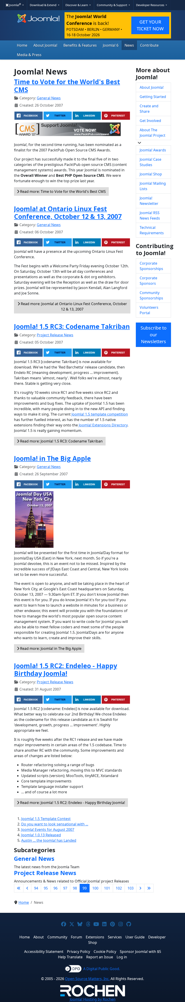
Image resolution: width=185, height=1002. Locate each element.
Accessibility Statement (43, 951)
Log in (122, 956)
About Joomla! (45, 45)
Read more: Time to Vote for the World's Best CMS (62, 191)
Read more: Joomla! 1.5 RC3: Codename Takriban (61, 441)
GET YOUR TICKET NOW (150, 25)
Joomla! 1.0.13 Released (41, 834)
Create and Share (149, 108)
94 (36, 888)
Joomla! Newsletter (149, 201)
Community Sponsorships (151, 295)
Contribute (149, 45)
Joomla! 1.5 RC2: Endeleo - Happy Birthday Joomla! (65, 669)
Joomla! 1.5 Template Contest (46, 818)
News (129, 45)
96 (55, 888)
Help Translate (70, 956)
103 (130, 888)
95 (46, 888)
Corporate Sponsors (148, 280)
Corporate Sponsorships (151, 266)
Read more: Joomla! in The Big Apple (50, 648)
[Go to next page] (140, 888)
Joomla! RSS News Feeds (150, 215)
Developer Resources (150, 5)
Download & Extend (43, 5)
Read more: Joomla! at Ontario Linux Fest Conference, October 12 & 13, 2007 (73, 306)
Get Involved (150, 120)
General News (49, 98)
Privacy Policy (78, 951)
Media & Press (29, 54)
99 (85, 888)
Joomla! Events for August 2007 (47, 829)
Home (22, 45)
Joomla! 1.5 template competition (100, 414)
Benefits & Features (80, 45)
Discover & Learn (77, 5)
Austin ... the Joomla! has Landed (48, 840)
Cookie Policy (105, 951)
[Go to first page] (18, 888)
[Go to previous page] (27, 888)
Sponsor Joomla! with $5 (140, 951)
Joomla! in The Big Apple (52, 458)
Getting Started (153, 96)
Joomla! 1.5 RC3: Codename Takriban (72, 326)
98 (75, 888)
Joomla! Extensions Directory (103, 425)
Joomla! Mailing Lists (153, 186)
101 (107, 888)
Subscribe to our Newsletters (153, 334)
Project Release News (55, 334)
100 (95, 888)
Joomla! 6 (110, 45)
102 (119, 888)
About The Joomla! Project (152, 132)
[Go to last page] (149, 888)
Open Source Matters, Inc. (87, 978)
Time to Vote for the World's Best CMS (67, 85)
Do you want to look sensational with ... (54, 824)
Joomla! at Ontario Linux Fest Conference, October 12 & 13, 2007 (68, 212)
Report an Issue (99, 956)
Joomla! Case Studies (150, 162)
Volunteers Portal (149, 310)
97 (65, 888)
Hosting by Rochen (93, 999)
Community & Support (112, 5)
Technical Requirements (152, 230)
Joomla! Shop (151, 174)
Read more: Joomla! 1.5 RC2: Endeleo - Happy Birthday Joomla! (72, 802)
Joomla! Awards (153, 150)
